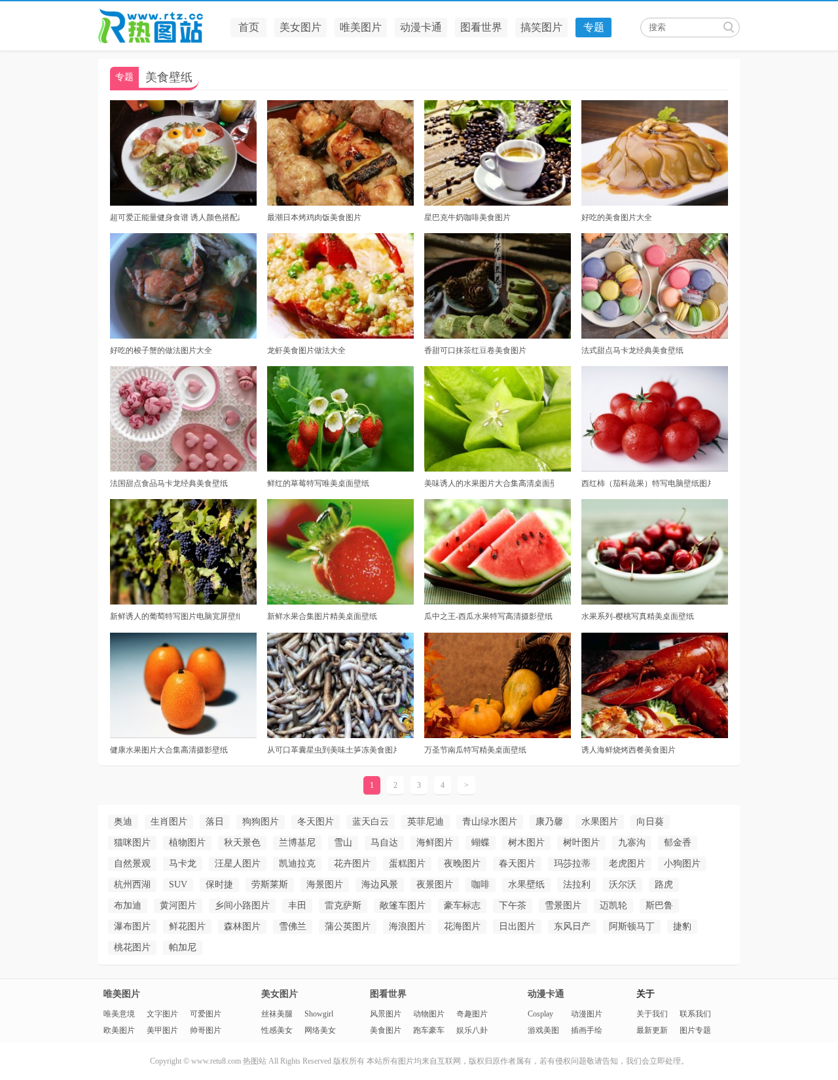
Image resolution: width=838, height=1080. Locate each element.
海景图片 (324, 884)
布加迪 (127, 905)
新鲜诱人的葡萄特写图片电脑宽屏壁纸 (175, 616)
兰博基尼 (297, 842)
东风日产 (572, 926)
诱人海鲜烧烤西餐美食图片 (628, 749)
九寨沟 (632, 842)
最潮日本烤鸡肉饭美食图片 (314, 217)
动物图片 (429, 1013)
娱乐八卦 (472, 1030)
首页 (248, 27)
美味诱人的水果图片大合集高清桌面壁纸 (489, 483)
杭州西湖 (132, 884)
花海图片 (462, 926)
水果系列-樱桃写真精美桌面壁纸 (637, 616)
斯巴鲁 (659, 905)
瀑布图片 (132, 926)
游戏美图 (543, 1030)
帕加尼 (182, 947)
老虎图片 (627, 863)
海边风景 (379, 884)
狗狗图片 (260, 822)
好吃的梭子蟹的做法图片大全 (161, 350)
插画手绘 (586, 1030)
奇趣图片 (472, 1013)
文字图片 (162, 1013)
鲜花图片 (187, 926)
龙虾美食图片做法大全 (306, 350)
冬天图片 (315, 822)
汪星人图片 (238, 863)
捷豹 (682, 926)
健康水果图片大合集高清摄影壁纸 (169, 749)
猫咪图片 (132, 842)
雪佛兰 (292, 926)
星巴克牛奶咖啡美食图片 (467, 217)
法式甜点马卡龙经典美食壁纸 (632, 350)
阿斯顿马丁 (632, 926)
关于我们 (652, 1013)
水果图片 (599, 822)
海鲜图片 (434, 842)
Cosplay (540, 1013)
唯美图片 (361, 27)
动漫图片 (586, 1013)
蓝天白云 (370, 822)
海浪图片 (407, 926)
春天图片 (517, 863)
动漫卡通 (421, 27)
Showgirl (318, 1013)
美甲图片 (162, 1030)
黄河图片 (178, 905)
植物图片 (187, 842)
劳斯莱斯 (269, 884)
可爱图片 (205, 1013)
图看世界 (481, 27)
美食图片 (385, 1030)
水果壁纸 (526, 884)
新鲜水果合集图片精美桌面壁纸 (322, 616)
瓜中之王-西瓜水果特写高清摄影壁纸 (488, 616)
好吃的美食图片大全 (616, 217)
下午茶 (512, 905)
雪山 (343, 842)
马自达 (384, 842)
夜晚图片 (462, 863)
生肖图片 (169, 822)
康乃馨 (549, 822)
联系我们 (695, 1013)
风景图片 (385, 1013)
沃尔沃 (622, 884)
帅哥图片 (205, 1030)
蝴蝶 (480, 842)
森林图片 (242, 926)
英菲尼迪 (425, 822)
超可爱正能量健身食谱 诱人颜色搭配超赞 (175, 217)
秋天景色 (242, 842)
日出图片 (517, 926)
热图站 (160, 26)
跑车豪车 (429, 1030)
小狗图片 (682, 863)
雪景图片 (563, 905)
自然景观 (132, 863)
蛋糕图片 (407, 863)
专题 (593, 27)
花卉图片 (352, 863)
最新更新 (652, 1030)
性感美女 (277, 1030)
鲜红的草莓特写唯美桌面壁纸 (318, 483)
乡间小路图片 (242, 905)
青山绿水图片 (489, 822)
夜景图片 (434, 884)
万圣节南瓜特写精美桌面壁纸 (475, 749)
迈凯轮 (613, 905)
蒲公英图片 (348, 926)
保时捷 (219, 884)
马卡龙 (182, 863)
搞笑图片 (541, 27)
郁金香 (677, 842)
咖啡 (480, 884)
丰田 (297, 905)
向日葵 (650, 822)
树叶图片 (581, 842)
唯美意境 (119, 1013)
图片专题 (695, 1030)
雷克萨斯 (343, 905)
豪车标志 (462, 905)
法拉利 (577, 884)
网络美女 (320, 1030)
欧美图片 (119, 1030)
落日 (215, 822)
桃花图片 (132, 947)
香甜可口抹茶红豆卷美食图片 (475, 350)
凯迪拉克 (297, 863)
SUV (178, 884)
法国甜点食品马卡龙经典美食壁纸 (169, 483)
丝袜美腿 (277, 1013)
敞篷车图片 (403, 905)
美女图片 (300, 27)
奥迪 (123, 822)
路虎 (664, 884)
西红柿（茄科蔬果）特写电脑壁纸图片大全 (646, 483)
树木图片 (526, 842)
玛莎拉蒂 (572, 863)
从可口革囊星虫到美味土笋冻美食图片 (332, 749)
